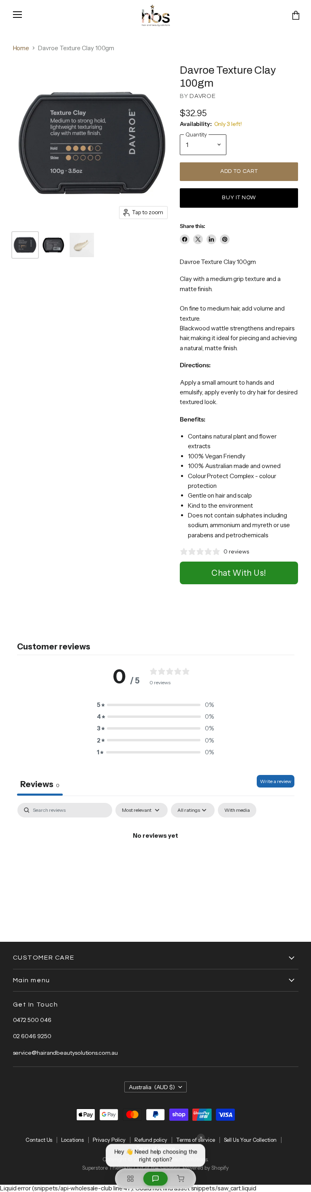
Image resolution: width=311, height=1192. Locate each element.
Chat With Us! (238, 573)
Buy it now (239, 197)
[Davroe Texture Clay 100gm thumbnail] (25, 245)
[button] (155, 704)
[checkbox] (237, 810)
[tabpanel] (155, 862)
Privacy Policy (109, 1140)
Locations (72, 1140)
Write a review (275, 781)
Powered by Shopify (206, 1167)
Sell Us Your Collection (250, 1140)
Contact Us (39, 1140)
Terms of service (195, 1140)
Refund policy (150, 1140)
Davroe (203, 96)
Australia (152, 1087)
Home (21, 48)
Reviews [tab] (40, 784)
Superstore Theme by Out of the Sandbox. (131, 1167)
